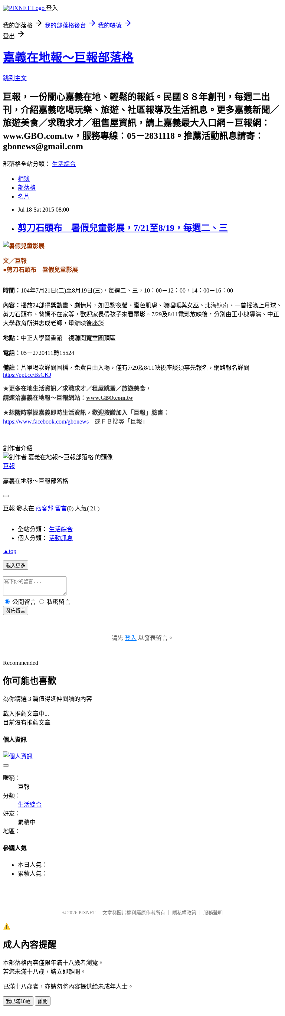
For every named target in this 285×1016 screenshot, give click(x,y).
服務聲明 (213, 912)
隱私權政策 (184, 912)
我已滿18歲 (18, 1001)
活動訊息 (61, 538)
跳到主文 (15, 78)
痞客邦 (44, 508)
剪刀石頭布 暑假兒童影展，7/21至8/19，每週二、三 (123, 228)
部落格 (27, 187)
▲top (9, 551)
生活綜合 (64, 164)
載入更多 (15, 565)
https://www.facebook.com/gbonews (46, 421)
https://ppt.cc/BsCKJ (27, 375)
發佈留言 (15, 611)
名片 (24, 196)
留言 (61, 508)
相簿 (24, 179)
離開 (43, 1001)
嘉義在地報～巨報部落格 (68, 57)
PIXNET (87, 912)
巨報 (9, 466)
